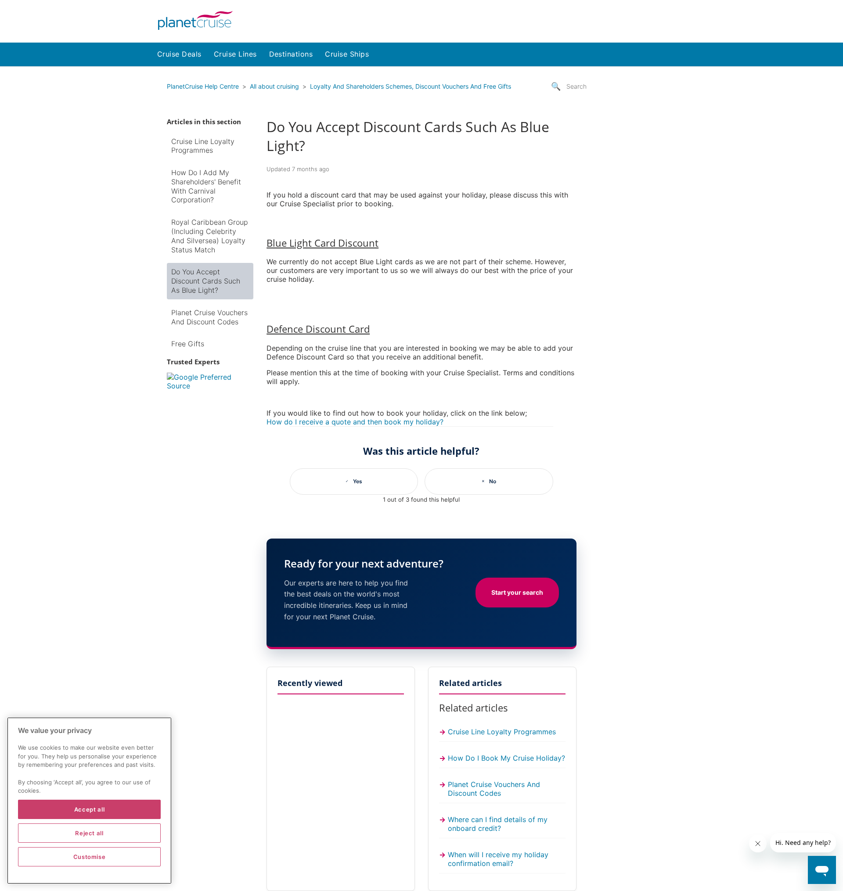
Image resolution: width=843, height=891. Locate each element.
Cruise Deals (179, 54)
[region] (89, 800)
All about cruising (274, 86)
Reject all (89, 833)
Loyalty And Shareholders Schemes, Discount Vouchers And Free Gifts (410, 86)
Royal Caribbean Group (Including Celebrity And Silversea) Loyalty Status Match (209, 236)
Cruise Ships (347, 54)
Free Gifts (187, 343)
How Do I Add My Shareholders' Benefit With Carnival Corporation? (206, 186)
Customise (89, 856)
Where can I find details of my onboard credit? (498, 824)
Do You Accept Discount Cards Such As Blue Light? (205, 281)
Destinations (291, 54)
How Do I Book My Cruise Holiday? (506, 758)
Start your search (517, 592)
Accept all (89, 809)
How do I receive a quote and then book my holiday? (355, 421)
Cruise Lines (235, 54)
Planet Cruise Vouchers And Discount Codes (209, 317)
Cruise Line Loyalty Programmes (202, 146)
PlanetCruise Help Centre (203, 86)
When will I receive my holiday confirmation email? (498, 859)
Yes (357, 481)
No (492, 481)
